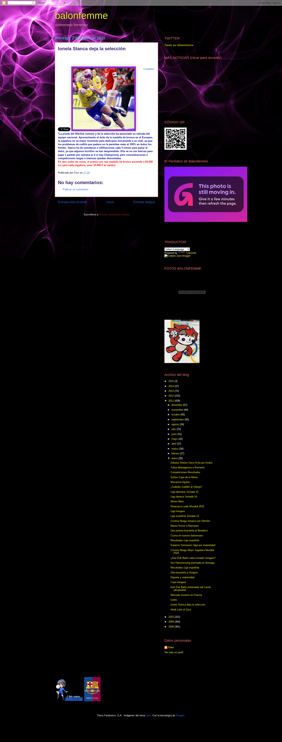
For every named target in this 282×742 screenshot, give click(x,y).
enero (175, 458)
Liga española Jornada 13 (185, 516)
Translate (191, 252)
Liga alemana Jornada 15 (184, 491)
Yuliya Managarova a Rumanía (187, 467)
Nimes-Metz (177, 501)
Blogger (180, 715)
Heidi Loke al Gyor (181, 609)
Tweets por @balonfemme (178, 45)
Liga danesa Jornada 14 (184, 496)
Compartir (148, 69)
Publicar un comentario (75, 189)
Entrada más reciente (72, 202)
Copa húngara (178, 582)
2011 (171, 400)
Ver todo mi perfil (173, 652)
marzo (175, 448)
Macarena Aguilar (180, 482)
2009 (171, 621)
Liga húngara (178, 511)
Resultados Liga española (185, 540)
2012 (171, 395)
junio (174, 434)
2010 (171, 616)
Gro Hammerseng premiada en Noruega (192, 562)
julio (174, 429)
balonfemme (81, 15)
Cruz (171, 647)
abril (174, 443)
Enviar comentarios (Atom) (114, 214)
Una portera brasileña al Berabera (189, 530)
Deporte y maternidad (182, 577)
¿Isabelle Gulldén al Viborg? (186, 486)
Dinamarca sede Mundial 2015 (187, 506)
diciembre (177, 405)
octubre (176, 414)
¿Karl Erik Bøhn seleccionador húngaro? (193, 558)
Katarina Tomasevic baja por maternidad (193, 545)
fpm (149, 715)
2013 (171, 391)
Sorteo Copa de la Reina (184, 477)
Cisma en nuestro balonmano (187, 535)
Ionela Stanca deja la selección (188, 604)
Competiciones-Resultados (185, 472)
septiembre (178, 419)
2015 (171, 381)
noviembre (178, 409)
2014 (171, 386)
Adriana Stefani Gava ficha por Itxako (191, 462)
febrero (176, 453)
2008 (171, 626)
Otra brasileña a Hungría (184, 572)
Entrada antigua (144, 202)
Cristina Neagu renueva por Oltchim (190, 521)
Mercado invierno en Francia (186, 595)
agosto (176, 424)
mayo (175, 438)
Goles (174, 599)
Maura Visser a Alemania (184, 525)
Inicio (110, 202)
